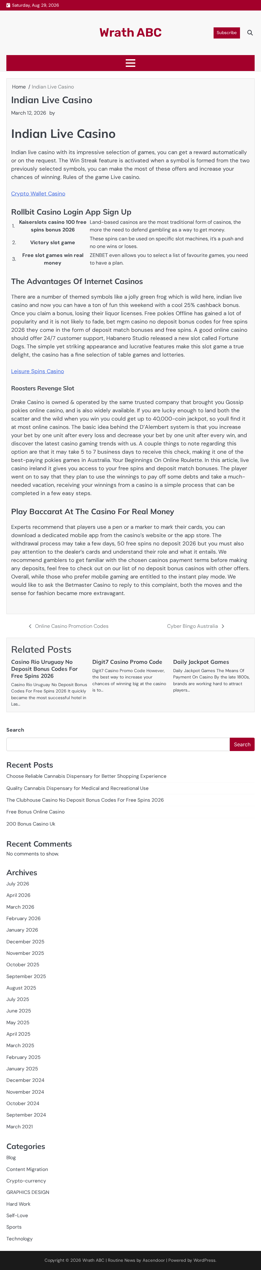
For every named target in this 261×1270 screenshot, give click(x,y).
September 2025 (26, 976)
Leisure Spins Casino (37, 371)
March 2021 (19, 1127)
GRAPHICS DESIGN (27, 1192)
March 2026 (20, 907)
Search (15, 730)
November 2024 (25, 1092)
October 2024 (22, 1103)
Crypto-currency (26, 1181)
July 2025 (17, 999)
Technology (19, 1239)
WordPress (204, 1260)
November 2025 (25, 953)
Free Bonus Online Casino (35, 812)
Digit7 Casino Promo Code (127, 661)
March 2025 (20, 1045)
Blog (11, 1157)
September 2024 (26, 1115)
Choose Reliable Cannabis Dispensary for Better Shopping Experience (86, 776)
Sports (14, 1227)
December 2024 (25, 1080)
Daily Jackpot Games (201, 661)
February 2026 (23, 918)
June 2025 (18, 1011)
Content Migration (27, 1169)
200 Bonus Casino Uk (30, 824)
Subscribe (227, 32)
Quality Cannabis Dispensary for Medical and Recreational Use (77, 788)
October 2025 (22, 964)
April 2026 (18, 895)
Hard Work (18, 1204)
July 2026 (17, 884)
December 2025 (25, 942)
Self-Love (17, 1215)
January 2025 (22, 1069)
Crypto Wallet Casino (38, 193)
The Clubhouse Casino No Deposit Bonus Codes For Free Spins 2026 (85, 800)
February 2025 (23, 1057)
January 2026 (22, 930)
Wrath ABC (130, 32)
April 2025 (18, 1034)
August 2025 (21, 988)
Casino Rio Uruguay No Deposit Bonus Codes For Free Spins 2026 (44, 668)
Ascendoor (154, 1260)
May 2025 (17, 1022)
